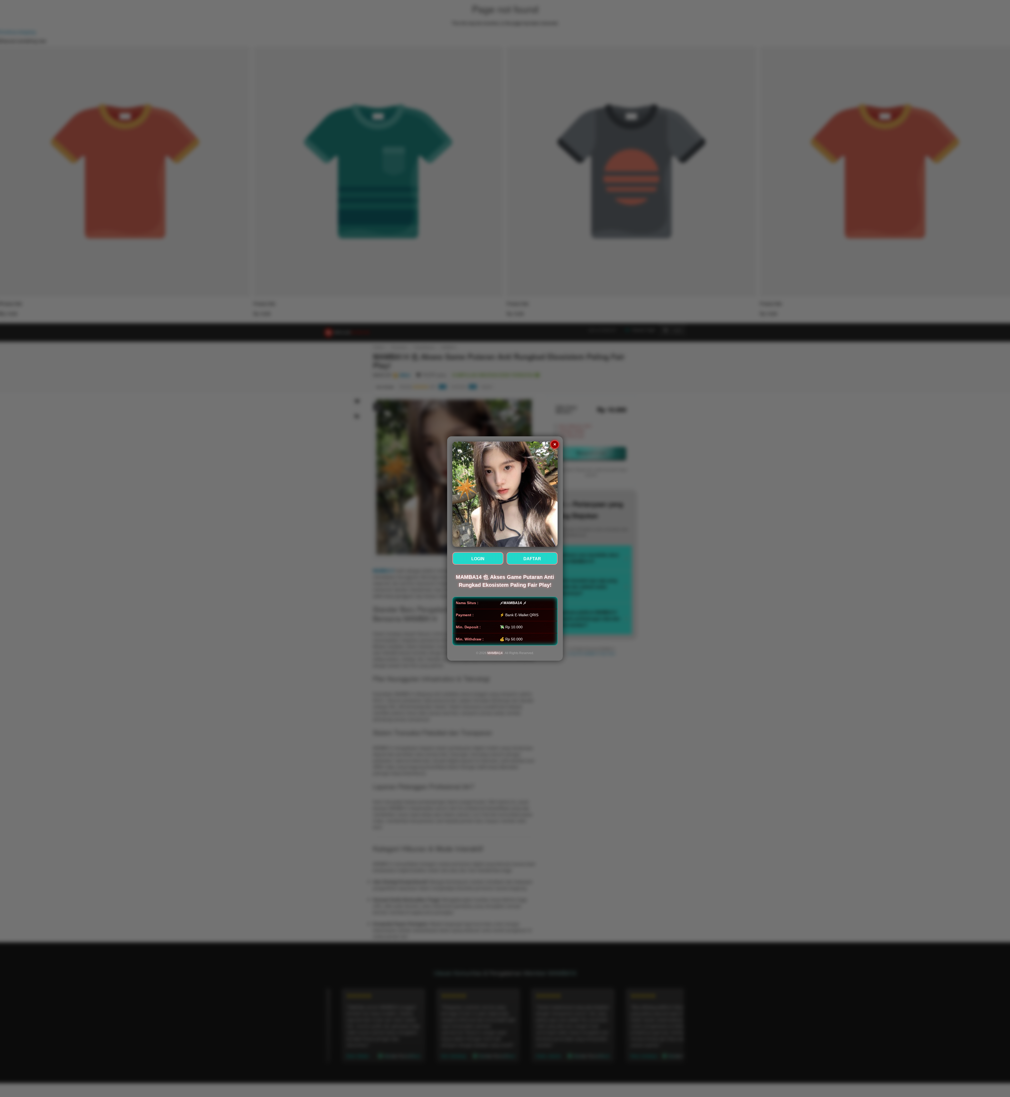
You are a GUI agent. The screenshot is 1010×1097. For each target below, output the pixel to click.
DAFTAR (532, 559)
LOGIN (477, 559)
